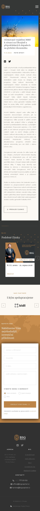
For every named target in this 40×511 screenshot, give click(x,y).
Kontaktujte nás (30, 467)
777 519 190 (21, 480)
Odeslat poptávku (19, 404)
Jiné (8, 396)
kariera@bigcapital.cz (21, 488)
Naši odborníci (30, 459)
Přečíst (10, 274)
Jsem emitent (11, 393)
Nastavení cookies (30, 470)
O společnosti (30, 454)
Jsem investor (26, 393)
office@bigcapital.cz (21, 484)
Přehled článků (16, 209)
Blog (29, 463)
